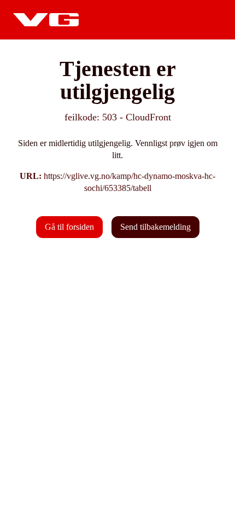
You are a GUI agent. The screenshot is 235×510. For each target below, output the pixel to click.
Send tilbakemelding (155, 226)
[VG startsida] (46, 20)
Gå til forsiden (69, 226)
